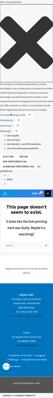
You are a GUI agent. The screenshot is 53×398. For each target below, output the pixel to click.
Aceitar (8, 156)
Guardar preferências (18, 166)
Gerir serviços (13, 139)
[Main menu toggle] (48, 193)
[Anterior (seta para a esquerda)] (5, 199)
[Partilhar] (38, 3)
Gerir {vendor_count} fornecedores (24, 144)
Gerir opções (13, 135)
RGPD (10, 179)
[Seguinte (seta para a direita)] (48, 199)
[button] (26, 43)
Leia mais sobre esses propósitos (22, 148)
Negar (24, 156)
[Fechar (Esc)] (44, 3)
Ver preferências (15, 161)
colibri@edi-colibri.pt (26, 345)
